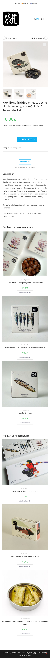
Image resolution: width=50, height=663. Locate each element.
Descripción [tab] (25, 162)
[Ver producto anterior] (4, 38)
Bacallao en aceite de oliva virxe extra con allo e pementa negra (25, 622)
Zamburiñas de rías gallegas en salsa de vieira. (25, 283)
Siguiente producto (38, 38)
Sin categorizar (15, 148)
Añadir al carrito (27, 139)
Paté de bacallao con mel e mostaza (25, 556)
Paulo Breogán (26, 655)
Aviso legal (16, 652)
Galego (17, 4)
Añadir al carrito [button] (25, 292)
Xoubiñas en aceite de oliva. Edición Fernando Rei (25, 348)
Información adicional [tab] (25, 167)
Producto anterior (12, 38)
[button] (44, 44)
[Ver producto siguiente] (46, 38)
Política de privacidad (29, 652)
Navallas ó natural (25, 413)
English (34, 4)
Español (25, 4)
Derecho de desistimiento (18, 654)
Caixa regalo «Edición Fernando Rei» (25, 491)
